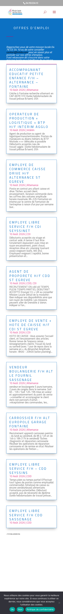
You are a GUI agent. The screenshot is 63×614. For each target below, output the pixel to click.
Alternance (32, 90)
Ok (12, 609)
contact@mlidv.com (17, 52)
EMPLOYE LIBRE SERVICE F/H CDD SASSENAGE (26, 515)
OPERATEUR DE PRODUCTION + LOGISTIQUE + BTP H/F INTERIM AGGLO (28, 120)
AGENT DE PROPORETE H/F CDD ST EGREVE (29, 275)
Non (20, 609)
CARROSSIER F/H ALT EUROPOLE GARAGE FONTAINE (29, 422)
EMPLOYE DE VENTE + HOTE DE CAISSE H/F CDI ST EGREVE (30, 325)
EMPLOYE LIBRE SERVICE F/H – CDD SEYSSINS (28, 468)
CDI (29, 234)
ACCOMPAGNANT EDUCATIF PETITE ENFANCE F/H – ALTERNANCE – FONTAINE (26, 78)
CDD (29, 283)
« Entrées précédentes (13, 534)
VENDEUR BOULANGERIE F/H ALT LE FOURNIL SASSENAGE (31, 373)
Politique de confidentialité (40, 609)
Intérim (30, 130)
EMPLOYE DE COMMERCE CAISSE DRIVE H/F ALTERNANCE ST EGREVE (27, 173)
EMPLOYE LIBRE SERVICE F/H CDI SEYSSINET (25, 226)
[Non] (59, 602)
